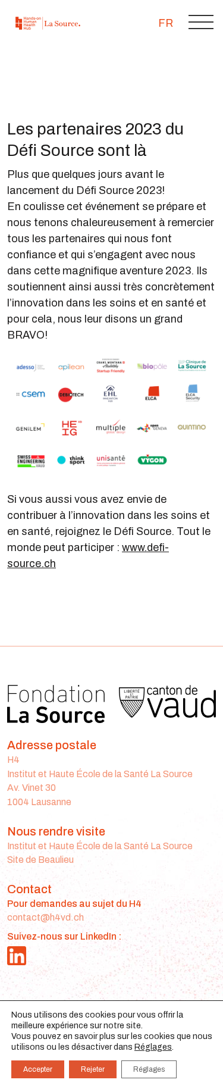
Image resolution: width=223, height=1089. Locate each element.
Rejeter (93, 1069)
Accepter (37, 1069)
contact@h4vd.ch (45, 917)
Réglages (153, 1047)
